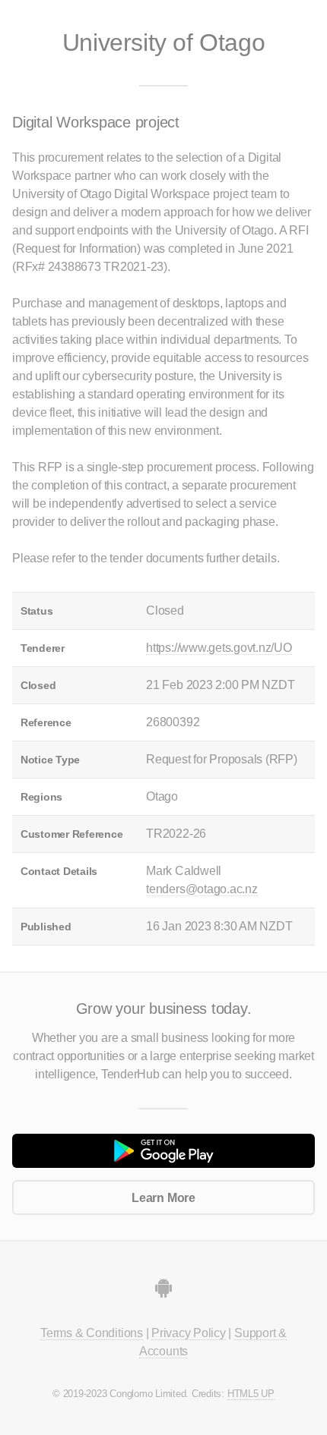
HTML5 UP (251, 1393)
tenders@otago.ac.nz (201, 889)
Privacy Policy (188, 1332)
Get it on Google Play (163, 1151)
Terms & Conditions (91, 1332)
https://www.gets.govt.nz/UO (219, 647)
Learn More (163, 1197)
